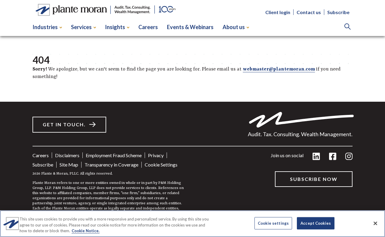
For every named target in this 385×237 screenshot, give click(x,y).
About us (234, 27)
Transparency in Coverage (111, 164)
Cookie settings (161, 164)
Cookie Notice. (86, 230)
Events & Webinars (190, 27)
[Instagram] (349, 156)
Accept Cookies (315, 222)
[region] (192, 223)
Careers (148, 27)
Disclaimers (67, 155)
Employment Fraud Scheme (114, 155)
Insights (115, 27)
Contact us (309, 12)
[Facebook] (332, 156)
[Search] (347, 27)
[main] (192, 118)
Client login (277, 12)
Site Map (69, 164)
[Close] (375, 223)
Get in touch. (64, 124)
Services (81, 27)
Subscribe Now (313, 179)
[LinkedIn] (316, 156)
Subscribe (338, 12)
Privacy (156, 155)
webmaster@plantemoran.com (279, 69)
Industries (45, 27)
